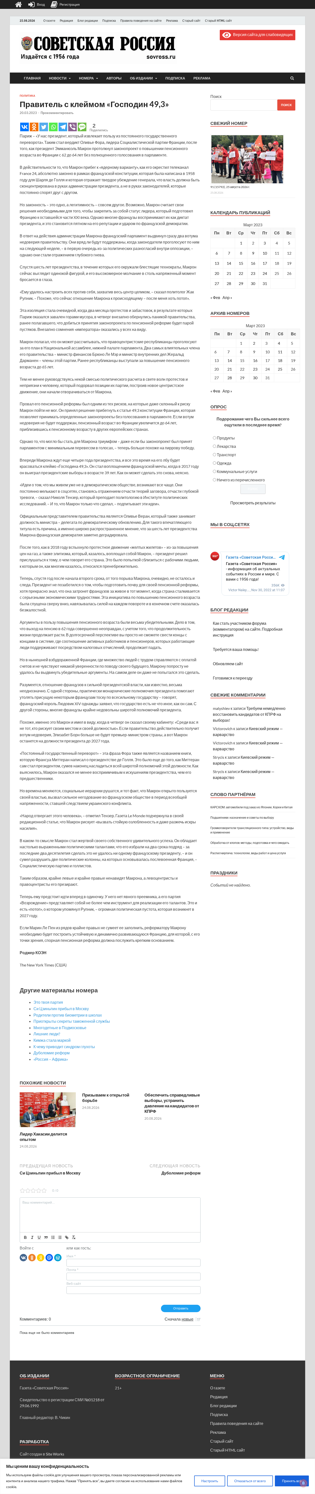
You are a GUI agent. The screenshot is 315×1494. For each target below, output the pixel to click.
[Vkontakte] (24, 127)
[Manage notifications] (303, 1483)
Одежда (224, 463)
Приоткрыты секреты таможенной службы (71, 1021)
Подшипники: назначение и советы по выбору (242, 817)
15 (241, 263)
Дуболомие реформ (51, 1052)
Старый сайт (191, 20)
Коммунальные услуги (237, 471)
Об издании (141, 78)
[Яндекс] (40, 1257)
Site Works (55, 1454)
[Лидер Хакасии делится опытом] (48, 1128)
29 (241, 283)
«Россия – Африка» (50, 1059)
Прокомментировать (57, 113)
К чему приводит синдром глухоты (64, 1046)
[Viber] (72, 127)
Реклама (172, 20)
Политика (27, 95)
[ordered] (52, 1237)
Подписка (109, 20)
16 (253, 263)
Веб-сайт (73, 1284)
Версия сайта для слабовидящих (262, 34)
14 (229, 263)
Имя (71, 1256)
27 (217, 283)
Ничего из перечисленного (241, 479)
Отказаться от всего (250, 1481)
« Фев (215, 297)
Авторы (114, 78)
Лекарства (226, 446)
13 (217, 263)
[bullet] (59, 1237)
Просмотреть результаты (253, 502)
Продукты (226, 437)
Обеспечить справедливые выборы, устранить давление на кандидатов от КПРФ (172, 1103)
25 (280, 369)
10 (265, 253)
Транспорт (226, 454)
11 (280, 351)
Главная (32, 78)
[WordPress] (58, 1257)
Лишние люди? (46, 1033)
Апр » (227, 297)
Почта (72, 1270)
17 (265, 263)
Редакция (66, 20)
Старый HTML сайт (218, 20)
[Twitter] (43, 127)
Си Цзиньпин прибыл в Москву (61, 1008)
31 (265, 283)
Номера (86, 78)
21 (229, 273)
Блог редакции (88, 20)
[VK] (23, 1257)
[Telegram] (63, 127)
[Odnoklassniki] (34, 127)
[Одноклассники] (32, 1257)
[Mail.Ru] (49, 1257)
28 (229, 283)
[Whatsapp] (53, 127)
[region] (157, 1476)
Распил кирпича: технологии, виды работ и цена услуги (248, 853)
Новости (57, 78)
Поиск (215, 96)
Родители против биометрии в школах (67, 1015)
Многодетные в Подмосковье (59, 1027)
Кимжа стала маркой (52, 1040)
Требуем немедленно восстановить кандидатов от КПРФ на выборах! (249, 714)
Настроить (209, 1481)
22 (241, 273)
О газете (49, 20)
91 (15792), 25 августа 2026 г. (230, 187)
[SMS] (82, 127)
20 (217, 273)
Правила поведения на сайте (141, 20)
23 (253, 273)
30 (253, 283)
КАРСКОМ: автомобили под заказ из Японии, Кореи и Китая (251, 807)
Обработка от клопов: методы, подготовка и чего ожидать (249, 843)
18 (280, 360)
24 (265, 273)
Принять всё (292, 1481)
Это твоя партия (48, 1002)
